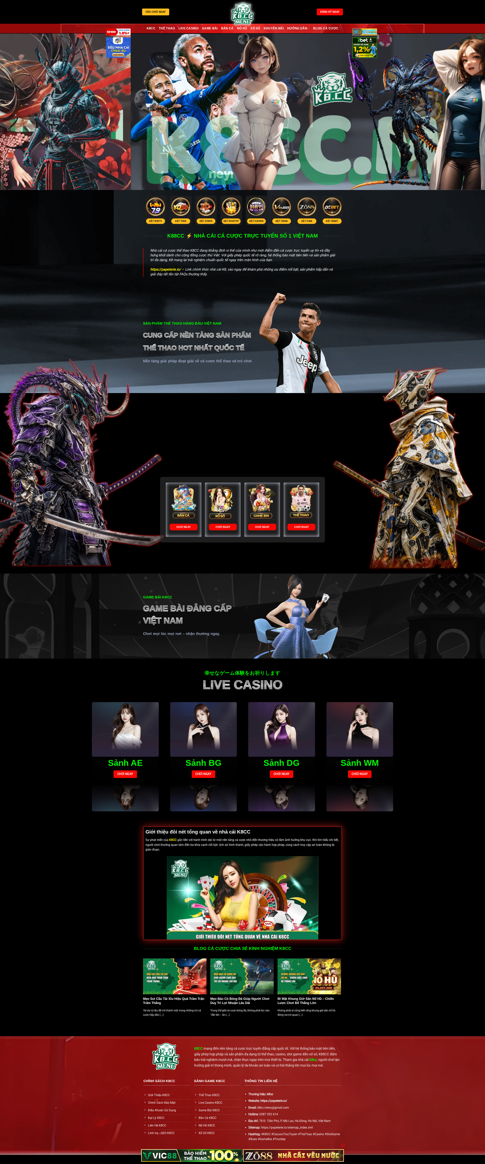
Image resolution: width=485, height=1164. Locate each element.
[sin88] (118, 33)
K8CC (151, 28)
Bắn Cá (227, 28)
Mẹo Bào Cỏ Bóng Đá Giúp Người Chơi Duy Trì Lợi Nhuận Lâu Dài (239, 1001)
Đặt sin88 (192, 221)
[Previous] (137, 202)
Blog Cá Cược (325, 28)
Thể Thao (167, 28)
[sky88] (118, 48)
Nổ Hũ (242, 28)
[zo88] (293, 1155)
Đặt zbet (166, 221)
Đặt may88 (217, 221)
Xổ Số (255, 28)
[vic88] (191, 1155)
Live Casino (188, 28)
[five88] (364, 33)
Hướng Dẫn (297, 28)
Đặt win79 (267, 221)
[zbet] (364, 48)
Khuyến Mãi (274, 28)
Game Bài (210, 28)
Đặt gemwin (242, 221)
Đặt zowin (317, 221)
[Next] (347, 202)
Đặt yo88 (292, 221)
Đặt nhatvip (343, 221)
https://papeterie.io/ (273, 1101)
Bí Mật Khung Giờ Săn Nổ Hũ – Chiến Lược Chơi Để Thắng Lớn (306, 1001)
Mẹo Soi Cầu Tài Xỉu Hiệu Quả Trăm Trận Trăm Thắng (173, 1001)
